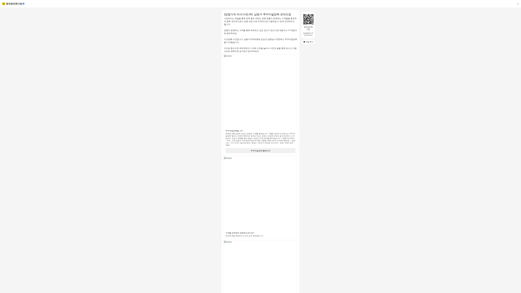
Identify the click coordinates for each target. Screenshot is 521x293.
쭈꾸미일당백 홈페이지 (260, 150)
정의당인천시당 (14, 3)
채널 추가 (309, 42)
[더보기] (517, 3)
